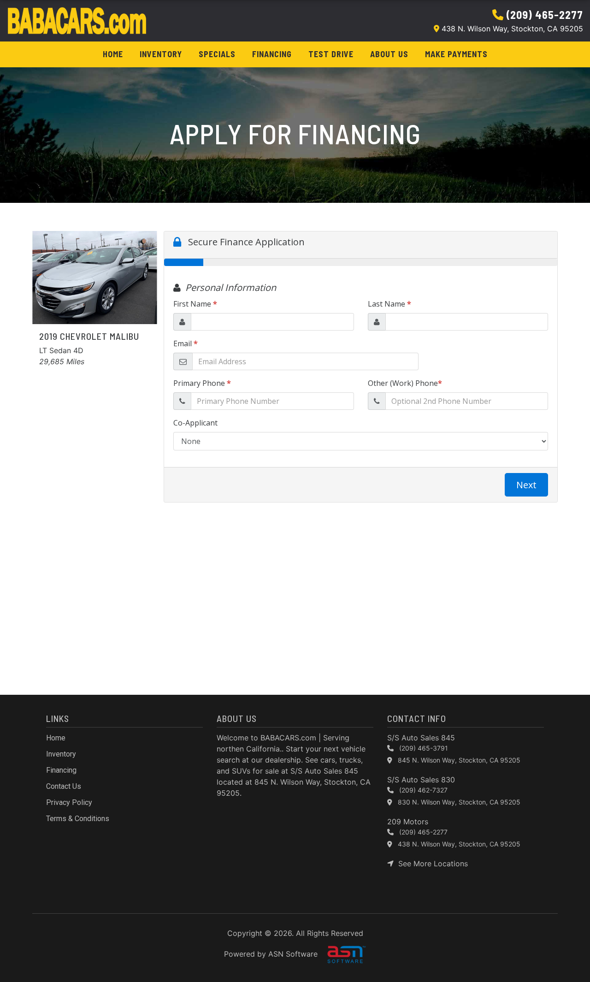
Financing (272, 54)
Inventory (161, 54)
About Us (389, 54)
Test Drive (331, 54)
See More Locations (431, 863)
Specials (217, 54)
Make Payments (456, 54)
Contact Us (63, 786)
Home (113, 54)
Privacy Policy (69, 802)
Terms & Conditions (77, 818)
